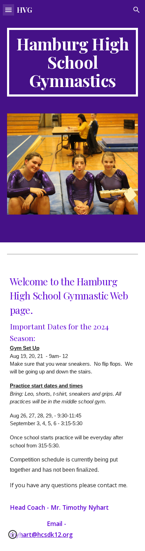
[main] (72, 62)
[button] (8, 9)
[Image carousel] (72, 164)
